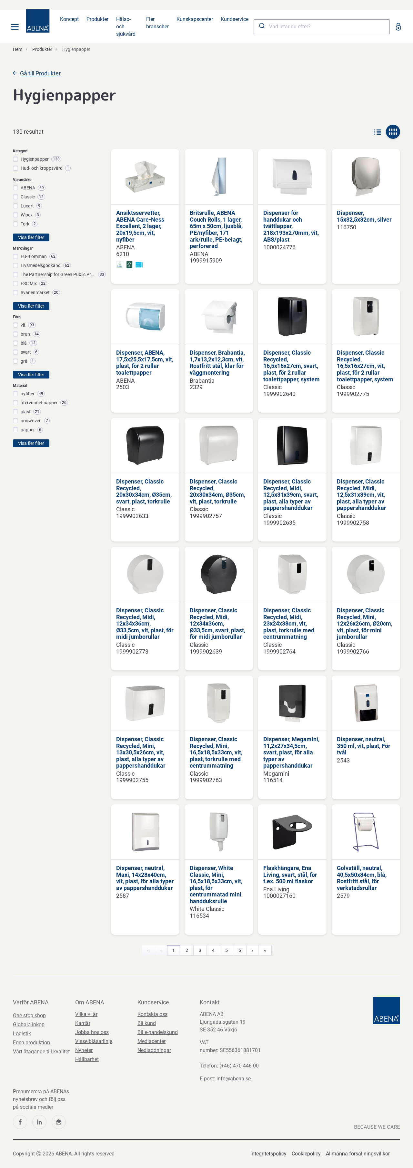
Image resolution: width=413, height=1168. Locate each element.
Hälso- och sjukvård (126, 26)
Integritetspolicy (268, 1154)
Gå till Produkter (40, 73)
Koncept (69, 19)
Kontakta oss (152, 1014)
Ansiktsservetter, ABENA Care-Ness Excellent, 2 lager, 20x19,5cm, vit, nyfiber (140, 226)
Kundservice (234, 19)
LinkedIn (39, 1122)
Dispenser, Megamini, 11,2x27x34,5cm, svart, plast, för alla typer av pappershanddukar (291, 752)
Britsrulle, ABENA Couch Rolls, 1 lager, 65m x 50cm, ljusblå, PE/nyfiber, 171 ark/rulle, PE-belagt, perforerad (216, 229)
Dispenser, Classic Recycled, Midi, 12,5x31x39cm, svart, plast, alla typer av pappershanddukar (290, 494)
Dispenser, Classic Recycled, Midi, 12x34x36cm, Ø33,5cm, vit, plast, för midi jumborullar (145, 623)
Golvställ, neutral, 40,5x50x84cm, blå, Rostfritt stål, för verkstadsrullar (362, 878)
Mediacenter (151, 1041)
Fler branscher (157, 23)
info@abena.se (234, 1079)
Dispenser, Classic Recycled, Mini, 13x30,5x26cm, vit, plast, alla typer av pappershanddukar (141, 752)
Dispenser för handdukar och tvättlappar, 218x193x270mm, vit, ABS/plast (291, 226)
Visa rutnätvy (393, 132)
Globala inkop (29, 1024)
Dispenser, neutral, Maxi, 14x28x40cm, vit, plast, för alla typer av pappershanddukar (145, 878)
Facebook (20, 1122)
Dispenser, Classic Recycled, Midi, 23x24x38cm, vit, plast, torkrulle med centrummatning (288, 623)
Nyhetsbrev (59, 1122)
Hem (17, 49)
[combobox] (322, 26)
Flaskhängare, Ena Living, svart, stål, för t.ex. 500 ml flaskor (290, 875)
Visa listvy (377, 132)
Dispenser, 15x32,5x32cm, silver (364, 216)
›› (265, 950)
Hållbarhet (87, 1059)
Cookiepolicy (306, 1154)
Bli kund (146, 1023)
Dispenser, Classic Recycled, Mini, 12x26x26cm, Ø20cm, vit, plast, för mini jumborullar (364, 623)
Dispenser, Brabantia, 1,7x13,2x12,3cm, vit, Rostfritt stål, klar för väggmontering (217, 362)
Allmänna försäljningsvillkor (358, 1154)
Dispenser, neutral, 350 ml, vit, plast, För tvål (363, 746)
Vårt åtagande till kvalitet (41, 1051)
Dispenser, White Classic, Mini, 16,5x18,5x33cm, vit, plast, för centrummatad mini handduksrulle (216, 885)
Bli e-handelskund (157, 1032)
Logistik (22, 1033)
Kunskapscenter (194, 19)
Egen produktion (31, 1042)
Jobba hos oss (92, 1032)
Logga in (398, 27)
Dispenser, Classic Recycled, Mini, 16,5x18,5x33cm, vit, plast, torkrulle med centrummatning (216, 752)
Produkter (97, 19)
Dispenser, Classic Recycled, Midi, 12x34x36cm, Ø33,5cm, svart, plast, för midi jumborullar (217, 623)
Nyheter (84, 1050)
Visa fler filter (31, 237)
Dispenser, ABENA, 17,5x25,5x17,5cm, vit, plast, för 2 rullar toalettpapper (144, 362)
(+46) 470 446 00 (239, 1066)
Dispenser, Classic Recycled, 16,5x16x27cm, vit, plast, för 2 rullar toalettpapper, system (365, 365)
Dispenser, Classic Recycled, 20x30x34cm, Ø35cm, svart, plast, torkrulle (144, 491)
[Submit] (261, 27)
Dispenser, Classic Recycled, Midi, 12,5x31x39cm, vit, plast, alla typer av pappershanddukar (361, 494)
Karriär (82, 1023)
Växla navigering (15, 27)
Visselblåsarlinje (93, 1041)
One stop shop (29, 1015)
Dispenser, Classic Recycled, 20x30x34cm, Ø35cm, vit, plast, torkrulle (217, 491)
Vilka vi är (86, 1014)
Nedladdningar (154, 1050)
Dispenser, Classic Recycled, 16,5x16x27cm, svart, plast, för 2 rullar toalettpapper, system (291, 365)
